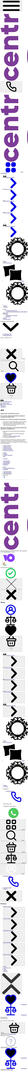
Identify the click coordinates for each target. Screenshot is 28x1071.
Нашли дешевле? (12, 1034)
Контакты (5, 312)
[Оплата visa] (4, 562)
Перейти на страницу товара (7, 1069)
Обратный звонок (7, 335)
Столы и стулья (6, 446)
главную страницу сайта (14, 436)
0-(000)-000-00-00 (7, 334)
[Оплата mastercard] (4, 564)
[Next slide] (11, 978)
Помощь (5, 454)
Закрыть (5, 889)
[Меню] (11, 6)
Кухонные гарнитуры (8, 450)
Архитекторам (6, 462)
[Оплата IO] (9, 561)
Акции (4, 317)
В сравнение (24, 1014)
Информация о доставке (11, 315)
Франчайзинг (6, 463)
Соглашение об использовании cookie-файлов (16, 311)
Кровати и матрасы (7, 449)
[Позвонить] (11, 86)
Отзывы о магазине (7, 455)
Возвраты (8, 316)
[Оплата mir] (5, 565)
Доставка (5, 458)
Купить (2, 1032)
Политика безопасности (11, 310)
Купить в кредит (4, 1047)
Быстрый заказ (4, 1034)
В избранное (24, 1004)
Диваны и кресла (7, 445)
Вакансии (5, 464)
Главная (2, 406)
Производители (7, 319)
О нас (4, 309)
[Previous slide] (11, 989)
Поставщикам (6, 461)
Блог (4, 456)
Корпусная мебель (7, 448)
